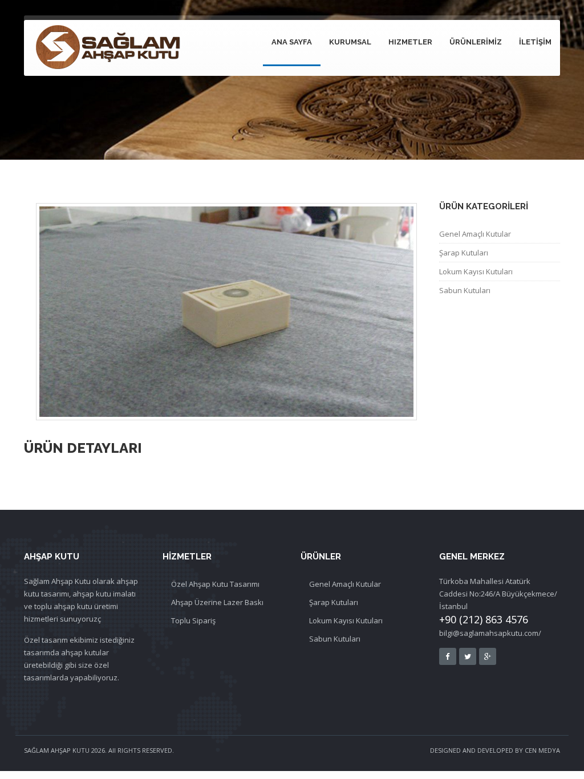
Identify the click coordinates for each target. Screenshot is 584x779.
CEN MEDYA (542, 750)
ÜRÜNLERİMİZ (475, 42)
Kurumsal (350, 42)
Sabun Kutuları (334, 639)
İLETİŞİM (535, 42)
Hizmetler (410, 42)
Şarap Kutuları (463, 253)
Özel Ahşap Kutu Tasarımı (215, 584)
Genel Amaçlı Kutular (475, 234)
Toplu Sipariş (193, 620)
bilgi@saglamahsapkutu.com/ (490, 633)
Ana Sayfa (291, 42)
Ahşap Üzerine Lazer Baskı (217, 602)
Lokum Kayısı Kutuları (476, 271)
